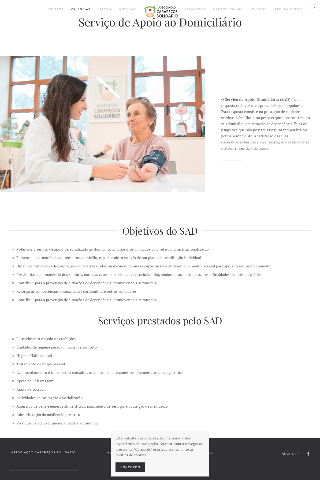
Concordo (130, 467)
